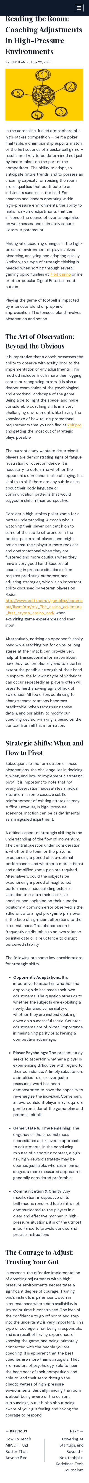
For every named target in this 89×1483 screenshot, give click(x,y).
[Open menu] (79, 8)
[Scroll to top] (76, 1455)
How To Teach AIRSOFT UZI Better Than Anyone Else (18, 1444)
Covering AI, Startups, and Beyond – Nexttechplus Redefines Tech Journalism (70, 1451)
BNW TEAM (18, 62)
